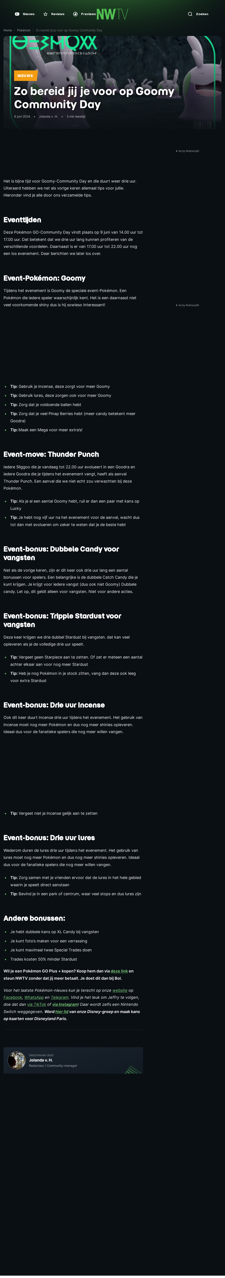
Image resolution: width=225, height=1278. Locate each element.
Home (8, 30)
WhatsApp (34, 997)
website (119, 990)
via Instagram (65, 1004)
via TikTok (36, 1004)
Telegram (60, 997)
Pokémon (24, 30)
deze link (119, 971)
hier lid (61, 1011)
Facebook (13, 997)
